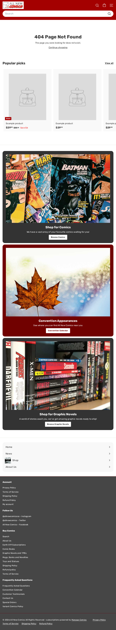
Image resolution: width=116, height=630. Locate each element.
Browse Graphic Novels (58, 424)
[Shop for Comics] (58, 188)
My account (8, 504)
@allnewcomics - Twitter (14, 520)
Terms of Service (11, 492)
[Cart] (104, 5)
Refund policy (9, 570)
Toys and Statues (11, 561)
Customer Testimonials (14, 594)
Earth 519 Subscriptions (14, 545)
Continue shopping (58, 47)
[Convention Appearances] (58, 282)
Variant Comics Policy (13, 606)
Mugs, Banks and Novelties (15, 557)
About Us (7, 541)
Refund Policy (9, 500)
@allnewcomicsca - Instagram (17, 516)
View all (109, 63)
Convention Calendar (58, 331)
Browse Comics (58, 237)
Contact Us (8, 598)
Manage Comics (79, 620)
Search (6, 536)
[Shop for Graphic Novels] (58, 375)
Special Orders (9, 602)
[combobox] (58, 14)
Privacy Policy (9, 488)
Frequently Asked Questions (16, 586)
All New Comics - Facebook (15, 524)
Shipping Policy (10, 496)
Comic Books (9, 549)
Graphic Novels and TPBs (15, 553)
